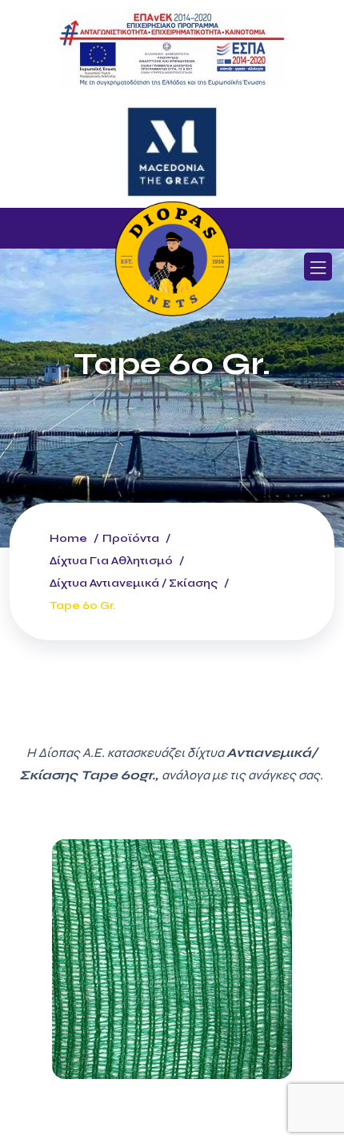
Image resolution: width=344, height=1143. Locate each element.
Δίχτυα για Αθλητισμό (111, 561)
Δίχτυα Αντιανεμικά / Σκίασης (134, 583)
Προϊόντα (130, 538)
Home (68, 538)
